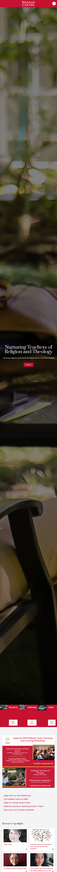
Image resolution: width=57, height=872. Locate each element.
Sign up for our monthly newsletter (19, 810)
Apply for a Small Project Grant (17, 803)
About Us (28, 364)
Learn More (13, 722)
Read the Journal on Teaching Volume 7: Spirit (24, 806)
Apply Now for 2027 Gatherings (17, 795)
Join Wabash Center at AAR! (16, 799)
